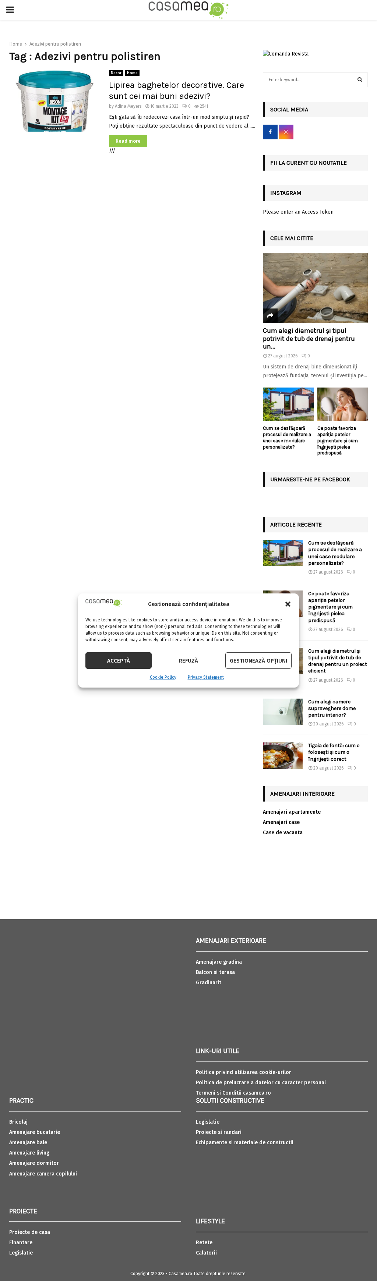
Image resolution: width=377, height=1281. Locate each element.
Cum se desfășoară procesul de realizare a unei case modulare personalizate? (287, 437)
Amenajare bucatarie (34, 1132)
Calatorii (206, 1253)
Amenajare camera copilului (43, 1174)
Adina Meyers (128, 106)
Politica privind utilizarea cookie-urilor (243, 1072)
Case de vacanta (283, 832)
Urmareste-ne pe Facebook (310, 479)
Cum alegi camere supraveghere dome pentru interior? (332, 708)
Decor (116, 73)
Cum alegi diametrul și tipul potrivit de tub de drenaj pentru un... (309, 338)
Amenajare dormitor (34, 1163)
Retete (204, 1242)
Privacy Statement (206, 677)
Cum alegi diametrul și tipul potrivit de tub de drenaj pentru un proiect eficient (337, 661)
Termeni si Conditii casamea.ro (233, 1093)
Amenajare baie (28, 1142)
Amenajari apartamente (292, 812)
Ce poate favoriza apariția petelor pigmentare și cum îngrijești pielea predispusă (337, 440)
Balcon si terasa (215, 972)
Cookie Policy (163, 677)
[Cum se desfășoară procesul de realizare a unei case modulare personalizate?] (288, 404)
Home (132, 73)
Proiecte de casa (29, 1232)
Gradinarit (208, 983)
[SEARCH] (360, 79)
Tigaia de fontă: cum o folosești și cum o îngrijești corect (334, 752)
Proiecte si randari (219, 1132)
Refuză (188, 660)
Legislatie (21, 1253)
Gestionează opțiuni (258, 660)
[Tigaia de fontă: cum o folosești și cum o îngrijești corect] (283, 755)
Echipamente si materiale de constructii (244, 1142)
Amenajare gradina (219, 962)
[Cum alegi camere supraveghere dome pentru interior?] (283, 712)
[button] (288, 604)
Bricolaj (18, 1122)
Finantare (20, 1242)
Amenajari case (281, 822)
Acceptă (118, 660)
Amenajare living (29, 1153)
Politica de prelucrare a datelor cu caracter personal (261, 1083)
